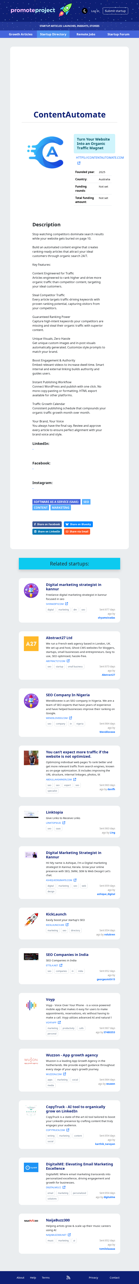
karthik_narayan (105, 1144)
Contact (114, 1277)
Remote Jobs (86, 34)
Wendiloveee (107, 732)
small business (75, 666)
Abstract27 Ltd (59, 637)
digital (51, 609)
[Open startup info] (30, 590)
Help (33, 1277)
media (51, 1085)
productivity (68, 1028)
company (60, 723)
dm (75, 609)
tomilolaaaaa (107, 1248)
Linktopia (54, 812)
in (71, 723)
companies (61, 971)
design (51, 891)
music (51, 1240)
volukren (109, 934)
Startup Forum (118, 34)
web (84, 885)
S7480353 (109, 1032)
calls (81, 1028)
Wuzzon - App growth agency (72, 1055)
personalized (79, 1193)
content (41, 508)
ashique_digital (106, 894)
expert (67, 785)
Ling (112, 832)
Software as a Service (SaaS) (56, 502)
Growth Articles (20, 34)
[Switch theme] (85, 11)
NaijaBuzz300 (58, 1220)
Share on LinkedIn (49, 531)
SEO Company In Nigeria (68, 694)
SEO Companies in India (67, 954)
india (80, 971)
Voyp (50, 999)
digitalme (109, 1197)
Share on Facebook (48, 524)
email (50, 1193)
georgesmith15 (106, 979)
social (75, 1079)
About (20, 1277)
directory (75, 930)
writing (51, 1135)
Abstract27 (108, 674)
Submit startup (115, 11)
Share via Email (79, 531)
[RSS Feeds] (68, 1277)
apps (50, 1079)
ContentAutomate (69, 114)
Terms (46, 1277)
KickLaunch (56, 914)
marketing (61, 508)
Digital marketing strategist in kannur (73, 586)
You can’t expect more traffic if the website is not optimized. (77, 754)
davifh (111, 789)
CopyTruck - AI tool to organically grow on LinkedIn (75, 1109)
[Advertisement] (69, 82)
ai (74, 1240)
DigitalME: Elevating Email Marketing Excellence (79, 1166)
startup (59, 666)
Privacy (93, 1277)
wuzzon (110, 1083)
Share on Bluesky (80, 524)
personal (52, 1033)
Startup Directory (53, 34)
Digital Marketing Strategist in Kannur (73, 854)
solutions (52, 1198)
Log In (95, 11)
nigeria (79, 723)
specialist (52, 790)
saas (58, 828)
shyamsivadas (106, 617)
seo (86, 502)
